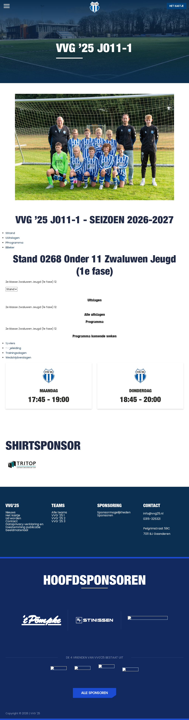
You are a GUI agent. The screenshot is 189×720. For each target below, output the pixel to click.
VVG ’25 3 (58, 521)
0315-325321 (152, 519)
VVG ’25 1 (58, 515)
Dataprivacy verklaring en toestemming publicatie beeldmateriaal (24, 527)
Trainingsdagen (16, 353)
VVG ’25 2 (58, 518)
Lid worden (13, 518)
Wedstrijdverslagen (18, 357)
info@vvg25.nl (153, 513)
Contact (12, 521)
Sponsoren (105, 515)
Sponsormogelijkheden (113, 512)
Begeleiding (13, 348)
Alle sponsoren (94, 692)
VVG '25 (35, 713)
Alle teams (59, 512)
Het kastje (176, 6)
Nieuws (11, 512)
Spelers (10, 343)
